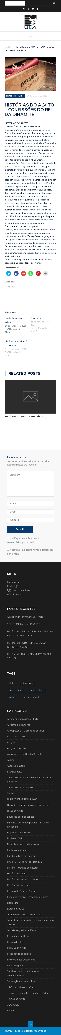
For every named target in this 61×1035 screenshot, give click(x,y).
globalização (26, 683)
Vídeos (10, 1010)
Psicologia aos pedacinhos (21, 959)
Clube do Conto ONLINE (20, 787)
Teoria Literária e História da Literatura (28, 993)
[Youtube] (28, 9)
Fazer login (13, 582)
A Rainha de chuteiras (18, 724)
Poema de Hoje (15, 942)
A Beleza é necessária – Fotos (23, 719)
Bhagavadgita (14, 771)
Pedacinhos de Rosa (18, 936)
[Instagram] (24, 9)
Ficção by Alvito (15, 838)
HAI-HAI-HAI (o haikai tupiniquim (25, 861)
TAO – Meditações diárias (21, 987)
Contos (11, 793)
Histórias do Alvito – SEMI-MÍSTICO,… (26, 416)
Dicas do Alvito (15, 811)
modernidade (37, 690)
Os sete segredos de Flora (21, 930)
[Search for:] (15, 3)
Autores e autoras (17, 765)
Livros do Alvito (15, 908)
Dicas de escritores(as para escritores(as (28, 805)
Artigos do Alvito (16, 748)
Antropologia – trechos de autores (25, 730)
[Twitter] (33, 9)
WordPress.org (15, 594)
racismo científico (32, 697)
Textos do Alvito (16, 999)
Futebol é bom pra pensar (21, 856)
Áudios (10, 760)
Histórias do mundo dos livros (23, 879)
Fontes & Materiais (17, 850)
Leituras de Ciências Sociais (21, 891)
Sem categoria (15, 965)
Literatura (12, 902)
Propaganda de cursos (19, 953)
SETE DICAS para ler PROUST (23, 624)
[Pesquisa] (54, 3)
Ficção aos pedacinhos (19, 832)
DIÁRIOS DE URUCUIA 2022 (22, 799)
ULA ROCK (13, 1004)
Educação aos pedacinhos (20, 816)
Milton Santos (16, 690)
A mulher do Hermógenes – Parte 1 (26, 617)
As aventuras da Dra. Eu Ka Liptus (25, 754)
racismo (13, 697)
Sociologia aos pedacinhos (21, 981)
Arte (11, 683)
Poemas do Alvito (16, 948)
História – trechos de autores (22, 867)
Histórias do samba (17, 885)
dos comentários (18, 590)
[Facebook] (37, 9)
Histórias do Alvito (17, 873)
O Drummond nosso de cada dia (24, 914)
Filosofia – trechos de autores (23, 844)
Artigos (11, 742)
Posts (12, 586)
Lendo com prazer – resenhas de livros (27, 897)
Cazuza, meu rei (38, 318)
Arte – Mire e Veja (16, 736)
